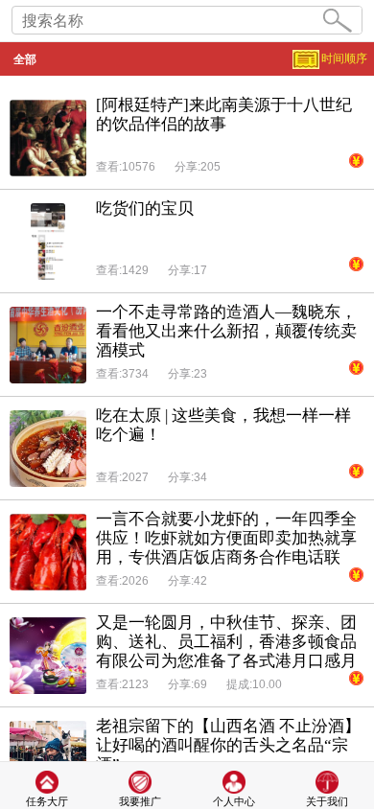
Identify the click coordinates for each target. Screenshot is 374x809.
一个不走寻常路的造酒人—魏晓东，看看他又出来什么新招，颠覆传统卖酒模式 (226, 331)
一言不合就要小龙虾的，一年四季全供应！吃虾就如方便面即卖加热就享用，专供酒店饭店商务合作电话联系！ (226, 538)
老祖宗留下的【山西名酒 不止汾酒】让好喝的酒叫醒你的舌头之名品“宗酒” (228, 745)
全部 (24, 59)
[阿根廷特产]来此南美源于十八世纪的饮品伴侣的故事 (224, 114)
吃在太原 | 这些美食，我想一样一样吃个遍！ (223, 425)
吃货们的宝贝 (145, 208)
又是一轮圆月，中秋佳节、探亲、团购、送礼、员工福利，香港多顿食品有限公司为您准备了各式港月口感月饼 (226, 642)
